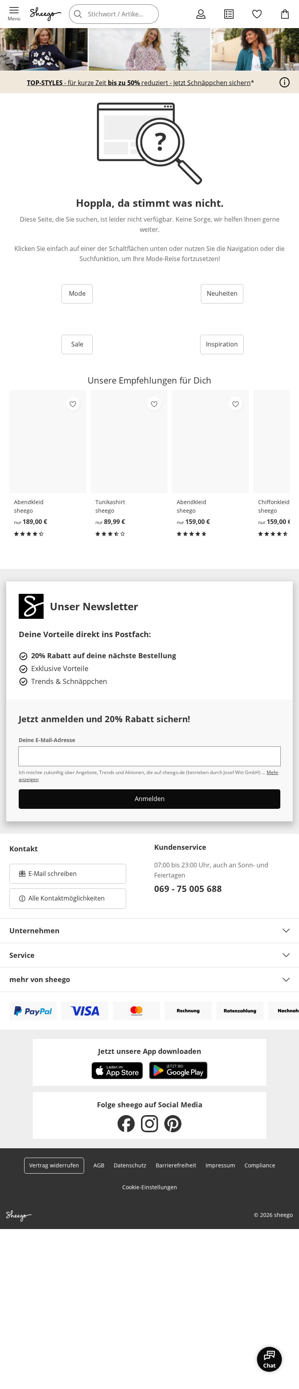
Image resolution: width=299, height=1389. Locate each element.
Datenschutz (130, 1165)
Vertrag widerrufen (54, 1165)
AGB (98, 1165)
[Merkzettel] (257, 14)
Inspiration (222, 344)
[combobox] (125, 14)
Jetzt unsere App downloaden (149, 1051)
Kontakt (23, 848)
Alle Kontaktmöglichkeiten (66, 898)
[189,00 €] (47, 441)
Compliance (259, 1165)
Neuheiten (222, 293)
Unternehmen (34, 930)
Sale (77, 344)
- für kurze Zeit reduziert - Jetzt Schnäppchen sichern (139, 82)
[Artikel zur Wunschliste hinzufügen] (73, 403)
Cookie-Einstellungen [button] (149, 1187)
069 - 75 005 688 (188, 888)
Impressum (220, 1165)
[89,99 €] (129, 441)
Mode (77, 293)
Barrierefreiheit (176, 1165)
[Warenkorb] (285, 14)
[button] (14, 14)
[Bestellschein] (229, 14)
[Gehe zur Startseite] (45, 14)
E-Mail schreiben (48, 876)
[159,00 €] (210, 441)
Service (22, 955)
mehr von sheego (39, 979)
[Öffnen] (284, 82)
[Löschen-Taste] (151, 14)
